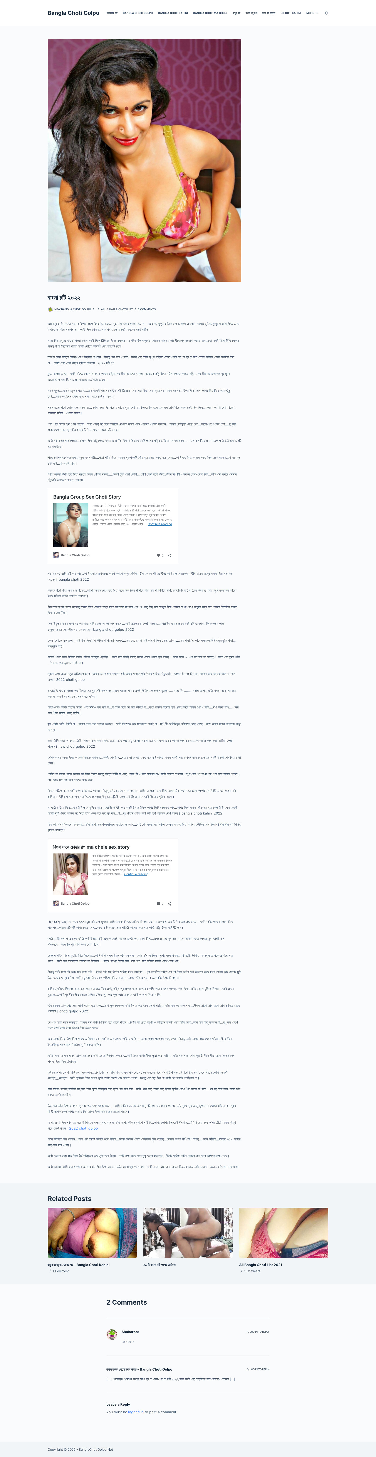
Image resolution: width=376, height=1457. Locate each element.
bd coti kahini (291, 13)
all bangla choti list (117, 309)
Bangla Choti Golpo (73, 13)
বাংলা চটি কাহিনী (268, 13)
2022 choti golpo (83, 1128)
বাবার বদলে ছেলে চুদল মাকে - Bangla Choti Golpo (139, 1369)
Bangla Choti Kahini (173, 13)
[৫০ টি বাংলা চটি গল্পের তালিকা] (188, 1233)
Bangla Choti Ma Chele (210, 13)
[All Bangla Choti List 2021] (283, 1233)
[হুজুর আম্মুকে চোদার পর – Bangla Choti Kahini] (92, 1233)
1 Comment (61, 1271)
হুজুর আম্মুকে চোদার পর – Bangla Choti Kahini (78, 1265)
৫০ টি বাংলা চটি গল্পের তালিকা (159, 1265)
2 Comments (147, 309)
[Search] (326, 13)
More (310, 13)
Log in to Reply (260, 1331)
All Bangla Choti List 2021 (260, 1265)
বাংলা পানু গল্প (251, 13)
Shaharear (130, 1332)
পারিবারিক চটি (112, 13)
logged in (136, 1412)
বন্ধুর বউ (236, 13)
